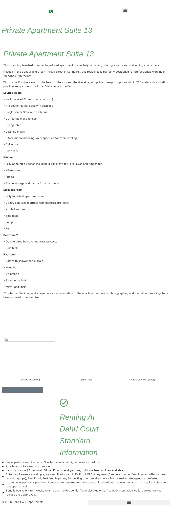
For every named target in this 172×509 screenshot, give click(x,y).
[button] (125, 10)
